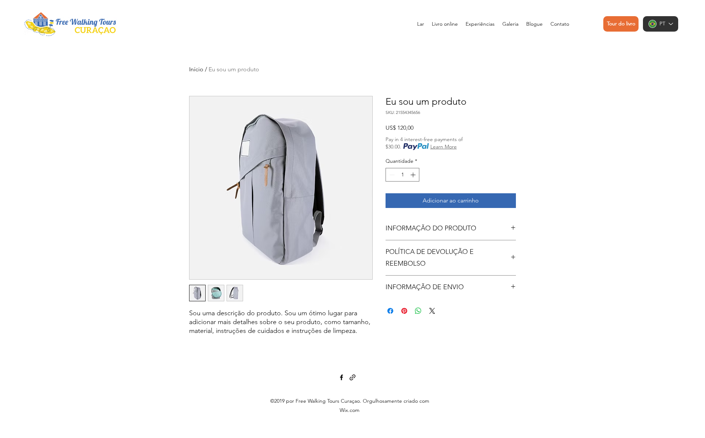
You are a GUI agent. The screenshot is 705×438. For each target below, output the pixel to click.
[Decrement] (391, 174)
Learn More (443, 146)
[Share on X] (432, 310)
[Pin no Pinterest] (404, 310)
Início (196, 69)
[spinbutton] (402, 174)
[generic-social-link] (352, 377)
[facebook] (341, 377)
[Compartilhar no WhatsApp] (418, 310)
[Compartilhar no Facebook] (390, 310)
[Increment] (413, 174)
